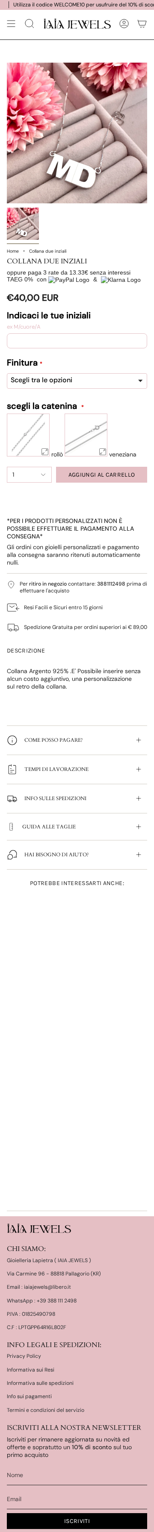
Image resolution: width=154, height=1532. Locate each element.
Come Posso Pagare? (53, 740)
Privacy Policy (24, 1356)
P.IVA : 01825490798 (31, 1314)
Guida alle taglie (49, 826)
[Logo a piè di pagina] (39, 1228)
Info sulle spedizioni (55, 798)
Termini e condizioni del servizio (45, 1410)
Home (13, 251)
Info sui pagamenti (29, 1396)
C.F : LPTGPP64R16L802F (36, 1327)
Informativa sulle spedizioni (40, 1383)
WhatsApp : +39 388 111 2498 (42, 1300)
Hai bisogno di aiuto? (56, 854)
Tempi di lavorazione (56, 769)
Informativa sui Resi (30, 1369)
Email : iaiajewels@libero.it (39, 1287)
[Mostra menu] (11, 23)
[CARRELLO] (142, 23)
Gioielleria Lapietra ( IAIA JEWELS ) (49, 1260)
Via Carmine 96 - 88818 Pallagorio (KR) (54, 1273)
